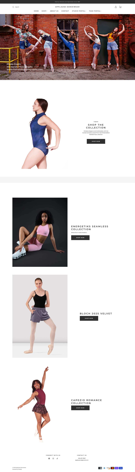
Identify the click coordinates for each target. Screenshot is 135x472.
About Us (54, 11)
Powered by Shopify (17, 469)
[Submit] (14, 7)
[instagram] (53, 459)
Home (36, 11)
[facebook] (49, 459)
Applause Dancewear (67, 7)
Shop (44, 11)
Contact (65, 11)
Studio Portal (78, 11)
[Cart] (120, 7)
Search (17, 7)
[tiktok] (57, 459)
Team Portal (94, 11)
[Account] (116, 7)
